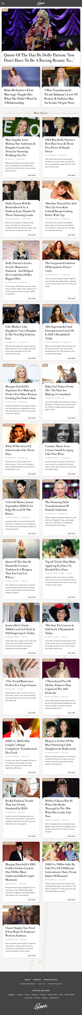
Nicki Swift (28, 998)
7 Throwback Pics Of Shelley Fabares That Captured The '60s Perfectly (58, 687)
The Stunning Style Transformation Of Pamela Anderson (57, 506)
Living (45, 365)
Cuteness (35, 994)
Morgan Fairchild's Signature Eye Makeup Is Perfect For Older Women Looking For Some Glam (21, 392)
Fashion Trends (8, 481)
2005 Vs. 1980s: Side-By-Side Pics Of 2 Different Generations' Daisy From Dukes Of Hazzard (60, 870)
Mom (61, 994)
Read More (32, 175)
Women (45, 998)
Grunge (42, 994)
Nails (5, 660)
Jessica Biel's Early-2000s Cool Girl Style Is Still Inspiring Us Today (20, 629)
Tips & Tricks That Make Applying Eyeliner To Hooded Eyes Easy (60, 565)
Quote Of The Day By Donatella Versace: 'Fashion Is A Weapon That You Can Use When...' (18, 569)
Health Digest (52, 994)
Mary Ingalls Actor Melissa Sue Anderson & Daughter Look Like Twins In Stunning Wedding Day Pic (20, 147)
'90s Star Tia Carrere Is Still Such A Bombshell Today (59, 629)
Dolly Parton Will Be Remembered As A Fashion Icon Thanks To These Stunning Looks (20, 209)
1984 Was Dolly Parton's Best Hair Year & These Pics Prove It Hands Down (60, 145)
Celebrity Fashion (48, 68)
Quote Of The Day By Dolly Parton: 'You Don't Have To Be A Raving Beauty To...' (39, 58)
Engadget (11, 994)
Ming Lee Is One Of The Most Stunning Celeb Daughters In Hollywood (60, 745)
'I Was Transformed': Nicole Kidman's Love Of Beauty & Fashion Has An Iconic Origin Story (61, 96)
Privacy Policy (51, 980)
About (27, 980)
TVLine (27, 994)
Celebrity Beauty (9, 119)
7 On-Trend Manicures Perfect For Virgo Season (20, 683)
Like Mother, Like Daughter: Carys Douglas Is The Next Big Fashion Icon (20, 332)
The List (37, 998)
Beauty (5, 10)
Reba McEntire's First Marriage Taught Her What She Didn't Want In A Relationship (20, 96)
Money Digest (69, 994)
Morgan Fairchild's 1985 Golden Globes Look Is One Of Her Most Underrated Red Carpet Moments (20, 872)
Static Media (30, 984)
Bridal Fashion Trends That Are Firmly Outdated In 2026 (19, 804)
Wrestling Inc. (54, 998)
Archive (37, 980)
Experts (45, 540)
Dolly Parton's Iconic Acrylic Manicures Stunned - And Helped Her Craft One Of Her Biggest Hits (19, 271)
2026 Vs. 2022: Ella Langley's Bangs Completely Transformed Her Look (21, 746)
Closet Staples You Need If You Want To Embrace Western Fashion (20, 931)
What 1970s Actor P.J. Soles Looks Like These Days (19, 450)
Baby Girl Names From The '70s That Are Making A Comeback (59, 390)
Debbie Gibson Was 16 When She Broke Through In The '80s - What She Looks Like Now (58, 808)
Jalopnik (20, 994)
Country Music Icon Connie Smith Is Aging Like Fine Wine (59, 450)
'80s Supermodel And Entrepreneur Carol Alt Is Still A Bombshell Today (59, 332)
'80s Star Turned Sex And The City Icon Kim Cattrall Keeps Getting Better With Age (60, 209)
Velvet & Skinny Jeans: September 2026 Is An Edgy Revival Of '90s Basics (19, 507)
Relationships (7, 68)
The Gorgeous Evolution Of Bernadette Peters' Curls (60, 267)
